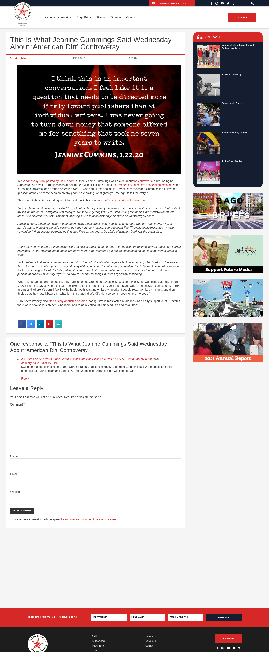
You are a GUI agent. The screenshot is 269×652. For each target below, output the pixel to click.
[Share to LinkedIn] (40, 326)
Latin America (99, 641)
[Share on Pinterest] (49, 326)
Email (14, 474)
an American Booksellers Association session (142, 184)
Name (15, 456)
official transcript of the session (125, 200)
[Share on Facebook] (22, 326)
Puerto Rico (98, 645)
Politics (95, 636)
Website (15, 491)
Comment (17, 404)
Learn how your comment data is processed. (89, 519)
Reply (25, 378)
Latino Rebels (21, 58)
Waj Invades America (57, 17)
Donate (242, 17)
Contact (131, 17)
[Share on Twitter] (31, 326)
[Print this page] (58, 326)
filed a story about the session (68, 301)
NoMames (150, 641)
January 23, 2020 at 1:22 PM (39, 363)
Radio (101, 17)
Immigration (151, 636)
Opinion (116, 17)
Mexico (95, 650)
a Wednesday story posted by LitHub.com (47, 181)
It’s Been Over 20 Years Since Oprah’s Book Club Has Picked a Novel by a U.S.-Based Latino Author (86, 358)
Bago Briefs (84, 17)
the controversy (143, 181)
